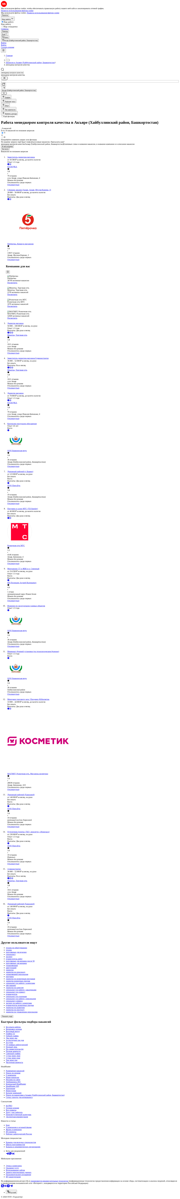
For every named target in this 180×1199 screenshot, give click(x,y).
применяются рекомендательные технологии (49, 1181)
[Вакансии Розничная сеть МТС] (92, 532)
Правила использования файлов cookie (43, 13)
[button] (3, 43)
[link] (5, 37)
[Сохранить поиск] (3, 85)
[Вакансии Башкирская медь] (92, 441)
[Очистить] (4, 78)
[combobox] (12, 72)
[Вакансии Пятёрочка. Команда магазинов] (92, 222)
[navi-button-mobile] (3, 50)
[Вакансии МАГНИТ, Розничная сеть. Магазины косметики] (92, 741)
